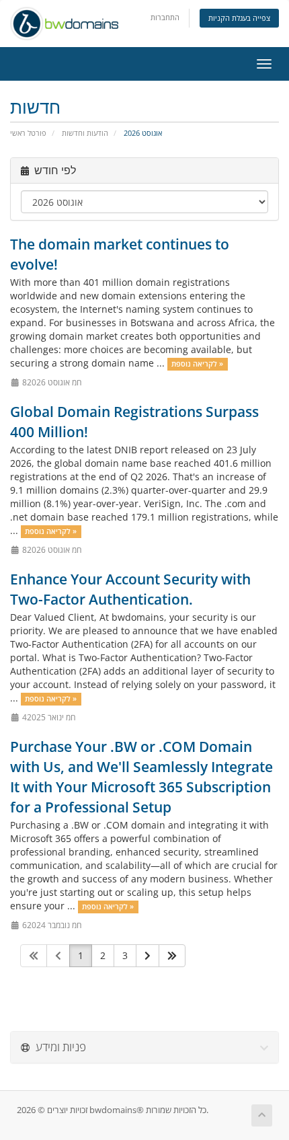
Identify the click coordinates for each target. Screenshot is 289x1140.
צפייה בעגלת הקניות (239, 18)
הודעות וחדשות (85, 133)
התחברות (165, 17)
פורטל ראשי (28, 133)
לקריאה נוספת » (197, 364)
